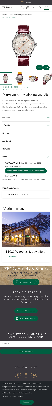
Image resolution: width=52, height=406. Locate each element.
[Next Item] (46, 67)
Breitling (18, 15)
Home (4, 15)
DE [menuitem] (33, 8)
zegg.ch (28, 2)
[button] (40, 7)
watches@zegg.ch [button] (27, 318)
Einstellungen (16, 396)
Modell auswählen (10, 188)
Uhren (11, 15)
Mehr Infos (14, 257)
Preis (4, 157)
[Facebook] (18, 375)
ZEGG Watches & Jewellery (25, 252)
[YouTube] (34, 375)
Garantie (6, 149)
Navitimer (27, 15)
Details (5, 396)
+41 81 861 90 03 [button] (27, 311)
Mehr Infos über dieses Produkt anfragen (25, 171)
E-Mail (5, 344)
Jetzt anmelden (26, 351)
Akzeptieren (26, 402)
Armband (6, 141)
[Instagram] (26, 375)
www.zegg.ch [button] (26, 282)
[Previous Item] (39, 67)
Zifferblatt (6, 125)
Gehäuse (6, 117)
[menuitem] (22, 7)
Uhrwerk (6, 133)
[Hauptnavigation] (46, 8)
